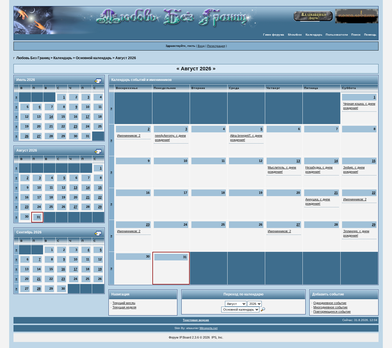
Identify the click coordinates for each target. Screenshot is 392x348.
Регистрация (216, 45)
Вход (201, 45)
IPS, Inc (216, 337)
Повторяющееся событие (332, 311)
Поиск (356, 34)
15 (100, 187)
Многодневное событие (330, 307)
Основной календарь (94, 58)
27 (38, 136)
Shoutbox (295, 34)
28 (38, 288)
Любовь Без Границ (33, 58)
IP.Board (185, 337)
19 (100, 269)
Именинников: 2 (128, 135)
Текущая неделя (124, 307)
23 (75, 126)
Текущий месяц (123, 303)
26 (26, 136)
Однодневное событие (329, 303)
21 (88, 197)
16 (63, 269)
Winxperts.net (208, 328)
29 (100, 206)
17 (87, 116)
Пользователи (337, 34)
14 (51, 116)
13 (75, 187)
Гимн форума (273, 34)
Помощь (370, 34)
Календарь (314, 34)
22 (100, 197)
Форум (173, 337)
